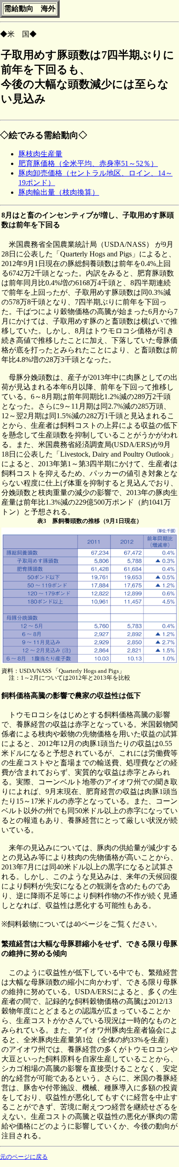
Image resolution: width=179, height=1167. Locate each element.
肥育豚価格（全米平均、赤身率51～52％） (88, 163)
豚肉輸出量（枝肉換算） (58, 192)
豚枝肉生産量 (40, 154)
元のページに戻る (24, 1156)
